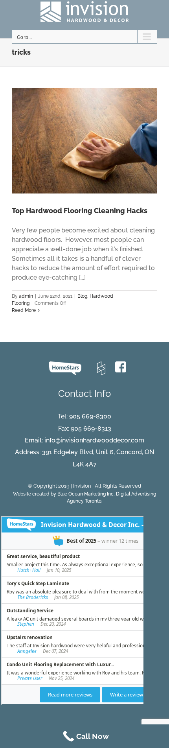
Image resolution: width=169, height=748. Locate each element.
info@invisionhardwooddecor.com (94, 440)
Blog (82, 296)
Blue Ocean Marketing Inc (85, 494)
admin (26, 296)
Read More (24, 310)
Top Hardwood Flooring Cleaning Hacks (79, 210)
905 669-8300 (90, 416)
